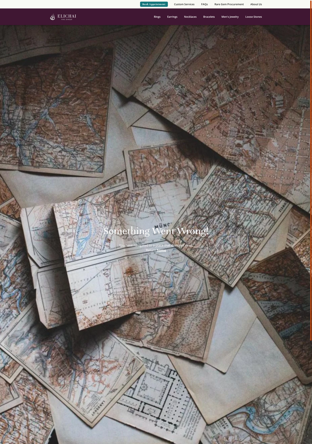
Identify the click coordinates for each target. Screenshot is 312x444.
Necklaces (190, 16)
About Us (256, 4)
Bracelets (209, 16)
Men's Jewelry (230, 16)
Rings (157, 16)
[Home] (63, 16)
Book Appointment (153, 4)
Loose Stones (253, 16)
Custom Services (184, 4)
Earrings (172, 16)
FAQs (204, 4)
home (161, 250)
